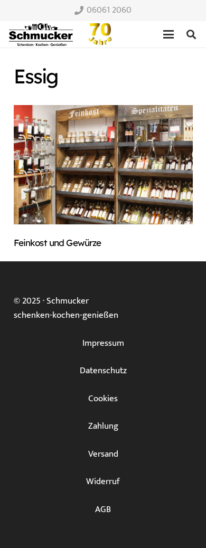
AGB (103, 509)
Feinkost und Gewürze (57, 242)
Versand (103, 454)
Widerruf (103, 481)
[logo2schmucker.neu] (41, 34)
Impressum (103, 343)
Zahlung (103, 426)
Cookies (103, 398)
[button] (168, 34)
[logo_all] (100, 34)
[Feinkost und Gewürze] (103, 164)
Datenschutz (103, 370)
